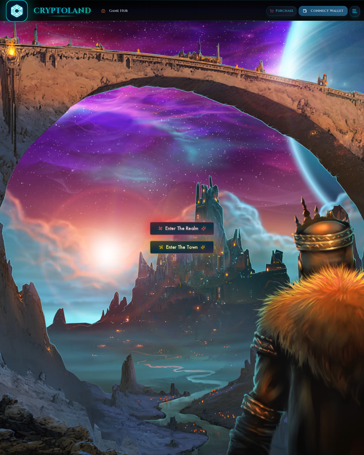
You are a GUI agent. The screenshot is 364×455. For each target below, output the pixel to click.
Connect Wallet (327, 10)
